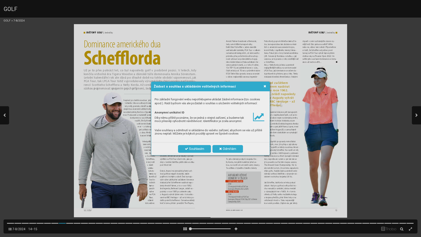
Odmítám (229, 149)
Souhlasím (196, 149)
